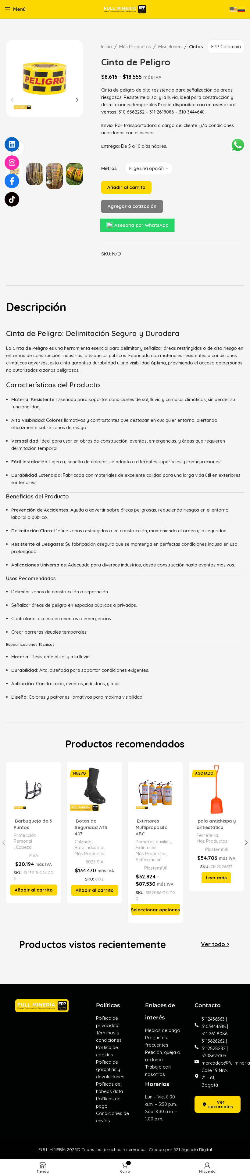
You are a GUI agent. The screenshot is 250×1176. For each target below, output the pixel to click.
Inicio (106, 46)
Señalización (149, 860)
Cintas (196, 46)
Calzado (83, 842)
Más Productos (135, 46)
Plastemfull (155, 868)
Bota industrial (89, 847)
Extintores (146, 847)
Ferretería (207, 835)
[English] (234, 9)
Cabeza (24, 847)
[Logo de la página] (125, 9)
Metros (109, 168)
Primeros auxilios (153, 842)
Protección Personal (25, 838)
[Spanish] (241, 9)
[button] (33, 890)
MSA (33, 855)
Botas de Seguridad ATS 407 (91, 827)
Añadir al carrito (126, 187)
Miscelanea (170, 46)
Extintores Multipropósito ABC (152, 827)
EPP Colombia (226, 46)
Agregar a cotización (132, 206)
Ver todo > (215, 944)
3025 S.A (94, 862)
